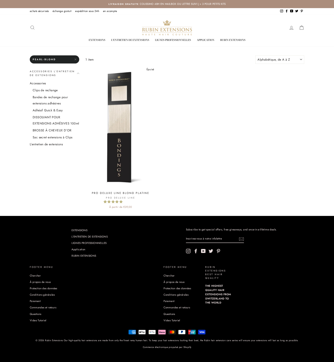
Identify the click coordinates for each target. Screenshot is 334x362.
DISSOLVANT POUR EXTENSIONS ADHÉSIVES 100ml (56, 120)
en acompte (110, 11)
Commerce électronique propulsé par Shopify (167, 347)
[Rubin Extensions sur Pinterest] (218, 251)
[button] (114, 202)
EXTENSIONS (97, 40)
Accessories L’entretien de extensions (52, 73)
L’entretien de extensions (46, 144)
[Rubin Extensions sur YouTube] (203, 251)
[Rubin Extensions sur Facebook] (195, 251)
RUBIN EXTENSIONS (232, 40)
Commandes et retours (43, 307)
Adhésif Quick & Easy (48, 110)
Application (205, 40)
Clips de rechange (45, 90)
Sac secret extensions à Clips (52, 137)
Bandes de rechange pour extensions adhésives (50, 100)
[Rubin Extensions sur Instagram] (188, 251)
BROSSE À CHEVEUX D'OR (52, 130)
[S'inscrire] (241, 238)
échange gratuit (62, 11)
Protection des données (43, 288)
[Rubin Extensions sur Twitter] (211, 251)
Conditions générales (42, 295)
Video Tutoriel (38, 320)
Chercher (35, 275)
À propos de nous (40, 282)
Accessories (38, 83)
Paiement (35, 301)
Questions (35, 314)
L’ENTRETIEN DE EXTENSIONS (130, 40)
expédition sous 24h (87, 11)
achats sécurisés (39, 11)
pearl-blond (44, 59)
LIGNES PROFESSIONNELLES (173, 40)
